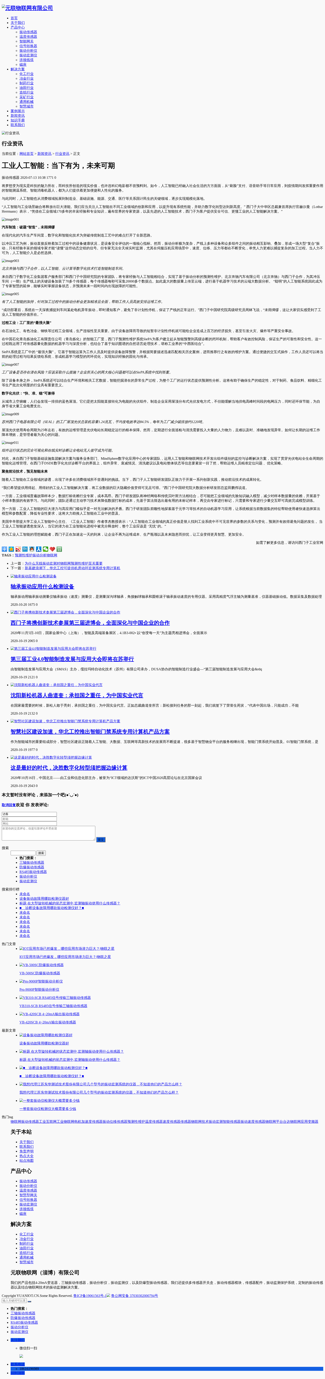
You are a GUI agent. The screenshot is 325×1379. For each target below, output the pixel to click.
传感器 (185, 1121)
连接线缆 (26, 60)
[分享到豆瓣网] (59, 549)
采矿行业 (26, 97)
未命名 (24, 894)
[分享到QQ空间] (11, 549)
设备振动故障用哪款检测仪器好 (44, 898)
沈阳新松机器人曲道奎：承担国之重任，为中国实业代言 (77, 695)
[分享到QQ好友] (32, 549)
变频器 (313, 1121)
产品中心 (18, 27)
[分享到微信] (45, 549)
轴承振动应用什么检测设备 (42, 586)
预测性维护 (23, 555)
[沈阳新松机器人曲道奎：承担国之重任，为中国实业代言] (57, 685)
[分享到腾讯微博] (25, 549)
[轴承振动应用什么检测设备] (34, 576)
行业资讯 (62, 154)
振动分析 (39, 555)
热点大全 (26, 1156)
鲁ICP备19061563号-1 (90, 1296)
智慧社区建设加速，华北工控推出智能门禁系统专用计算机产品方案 (90, 732)
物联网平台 (274, 1121)
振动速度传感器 (253, 1121)
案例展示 (18, 111)
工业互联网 (48, 1121)
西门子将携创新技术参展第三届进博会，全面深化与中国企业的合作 (90, 623)
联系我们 (18, 125)
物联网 (52, 555)
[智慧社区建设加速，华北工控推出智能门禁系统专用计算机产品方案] (65, 721)
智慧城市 (26, 106)
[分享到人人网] (39, 549)
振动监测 (216, 1121)
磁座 (23, 64)
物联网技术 (200, 1121)
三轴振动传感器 (31, 862)
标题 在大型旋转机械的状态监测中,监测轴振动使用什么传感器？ (69, 903)
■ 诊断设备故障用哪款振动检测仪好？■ (51, 908)
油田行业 (26, 88)
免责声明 (26, 1151)
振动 (106, 1121)
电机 (77, 1121)
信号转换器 (28, 46)
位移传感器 (118, 1121)
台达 (286, 1121)
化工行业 (26, 74)
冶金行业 (26, 78)
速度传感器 (171, 1121)
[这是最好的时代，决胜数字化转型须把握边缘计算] (51, 757)
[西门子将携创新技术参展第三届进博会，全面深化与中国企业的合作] (65, 612)
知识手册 (18, 120)
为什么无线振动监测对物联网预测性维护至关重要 (64, 563)
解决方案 (18, 69)
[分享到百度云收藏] (52, 549)
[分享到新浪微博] (18, 549)
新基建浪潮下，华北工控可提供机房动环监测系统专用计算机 (72, 568)
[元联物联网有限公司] (27, 8)
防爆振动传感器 (31, 867)
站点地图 (26, 1160)
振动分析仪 (28, 50)
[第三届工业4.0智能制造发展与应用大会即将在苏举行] (53, 648)
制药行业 (26, 83)
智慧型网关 (28, 1195)
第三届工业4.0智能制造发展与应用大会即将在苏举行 (72, 659)
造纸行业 (26, 92)
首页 (14, 18)
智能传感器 (232, 1121)
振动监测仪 (28, 55)
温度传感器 (28, 36)
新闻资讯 (18, 115)
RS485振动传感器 (33, 872)
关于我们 (18, 23)
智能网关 (26, 41)
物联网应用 (299, 1121)
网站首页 (26, 154)
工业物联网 (65, 1121)
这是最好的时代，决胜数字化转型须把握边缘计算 (69, 768)
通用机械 (26, 102)
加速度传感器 (92, 1121)
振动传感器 (28, 32)
